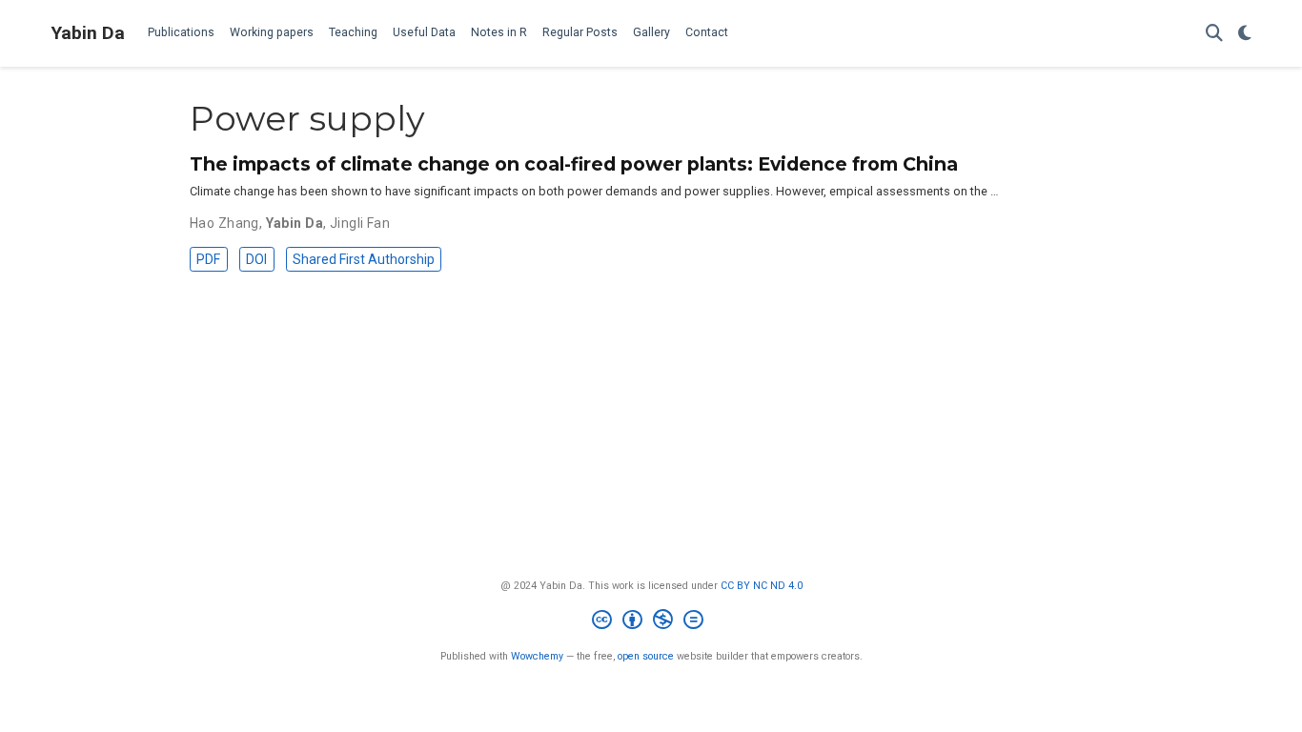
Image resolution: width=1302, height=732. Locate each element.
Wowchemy (537, 656)
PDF (208, 259)
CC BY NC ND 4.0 (762, 586)
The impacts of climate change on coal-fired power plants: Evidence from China (574, 163)
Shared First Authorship (364, 259)
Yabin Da (88, 33)
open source (646, 656)
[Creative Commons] (651, 622)
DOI (256, 259)
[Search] (1214, 34)
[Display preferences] (1244, 34)
